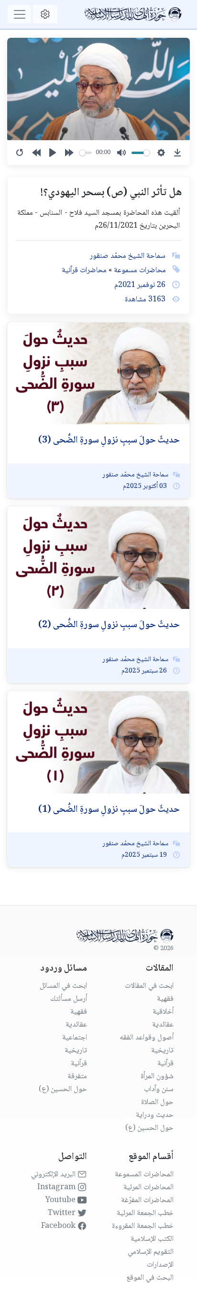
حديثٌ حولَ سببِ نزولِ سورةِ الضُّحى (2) (109, 625)
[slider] (85, 152)
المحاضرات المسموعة (144, 1174)
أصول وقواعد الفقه (147, 1037)
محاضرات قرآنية (84, 270)
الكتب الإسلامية (152, 1239)
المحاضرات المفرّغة (147, 1200)
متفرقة (77, 1076)
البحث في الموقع (150, 1277)
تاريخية (162, 1050)
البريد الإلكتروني (54, 1174)
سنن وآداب (159, 1089)
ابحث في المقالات (149, 986)
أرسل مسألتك (68, 999)
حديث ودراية (155, 1115)
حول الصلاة (157, 1102)
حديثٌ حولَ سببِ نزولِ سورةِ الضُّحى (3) (109, 440)
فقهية (165, 999)
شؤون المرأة (157, 1076)
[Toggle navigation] (19, 14)
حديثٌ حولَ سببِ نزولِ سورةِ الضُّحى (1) (109, 810)
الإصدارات (160, 1265)
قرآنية (165, 1063)
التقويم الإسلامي (151, 1252)
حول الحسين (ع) (149, 1128)
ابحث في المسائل (63, 986)
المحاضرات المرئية (148, 1187)
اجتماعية (74, 1037)
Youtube (61, 1200)
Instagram (57, 1187)
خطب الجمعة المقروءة (143, 1226)
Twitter (62, 1213)
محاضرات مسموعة (139, 270)
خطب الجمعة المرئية (145, 1213)
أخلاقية (163, 1012)
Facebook (59, 1226)
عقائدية (163, 1024)
